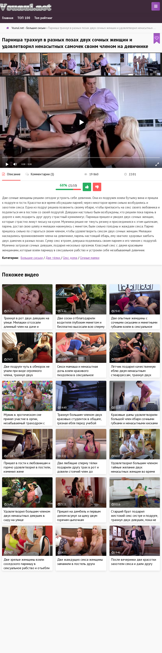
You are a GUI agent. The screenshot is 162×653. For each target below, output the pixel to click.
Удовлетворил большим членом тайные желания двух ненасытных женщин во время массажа (134, 469)
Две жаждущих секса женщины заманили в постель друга (80, 561)
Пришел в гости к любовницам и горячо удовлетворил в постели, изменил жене (27, 467)
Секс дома (70, 258)
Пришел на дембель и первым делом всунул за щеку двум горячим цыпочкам (79, 515)
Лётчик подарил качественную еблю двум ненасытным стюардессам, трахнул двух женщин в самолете (133, 372)
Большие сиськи (32, 258)
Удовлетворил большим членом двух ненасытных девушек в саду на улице (27, 515)
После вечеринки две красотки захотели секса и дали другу (133, 561)
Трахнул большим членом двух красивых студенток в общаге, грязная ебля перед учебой (79, 418)
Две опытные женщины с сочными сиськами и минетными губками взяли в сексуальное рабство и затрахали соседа (134, 324)
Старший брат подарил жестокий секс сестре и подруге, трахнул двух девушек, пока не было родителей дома (134, 517)
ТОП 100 (23, 18)
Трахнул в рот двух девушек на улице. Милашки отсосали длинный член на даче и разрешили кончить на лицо (26, 324)
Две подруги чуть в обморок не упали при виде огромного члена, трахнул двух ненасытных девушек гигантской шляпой (27, 374)
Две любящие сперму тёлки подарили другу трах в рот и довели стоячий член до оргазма (78, 469)
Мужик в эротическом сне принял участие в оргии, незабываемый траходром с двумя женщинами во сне (24, 420)
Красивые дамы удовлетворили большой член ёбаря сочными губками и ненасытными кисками (134, 418)
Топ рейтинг (43, 18)
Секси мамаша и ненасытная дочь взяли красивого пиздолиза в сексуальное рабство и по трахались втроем (80, 372)
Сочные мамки (89, 258)
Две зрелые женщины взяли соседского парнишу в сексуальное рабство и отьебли (27, 563)
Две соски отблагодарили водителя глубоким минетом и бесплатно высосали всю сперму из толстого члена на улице (80, 324)
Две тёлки (53, 258)
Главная (7, 18)
